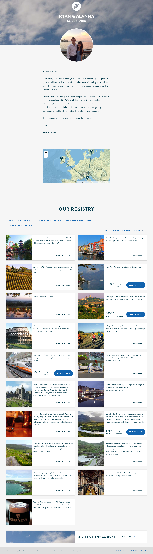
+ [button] (46, 152)
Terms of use (120, 551)
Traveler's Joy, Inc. (15, 551)
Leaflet (80, 182)
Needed (120, 287)
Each (108, 287)
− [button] (46, 155)
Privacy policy (138, 551)
